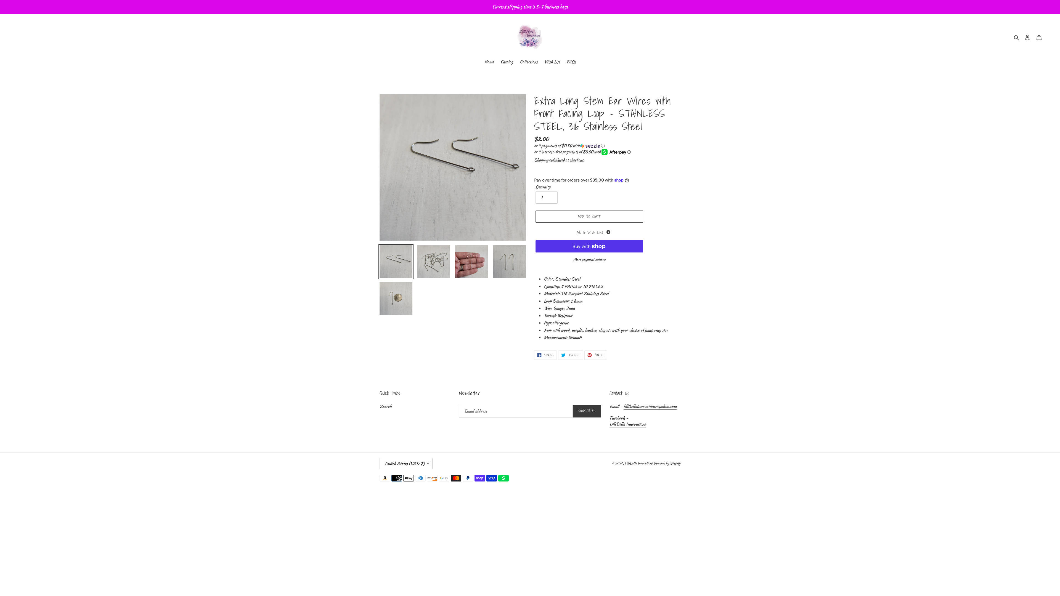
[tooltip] (608, 232)
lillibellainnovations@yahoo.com (650, 406)
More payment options (589, 259)
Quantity (543, 187)
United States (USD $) (405, 464)
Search (386, 406)
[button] (569, 145)
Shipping (541, 160)
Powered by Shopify (667, 463)
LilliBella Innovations (628, 424)
